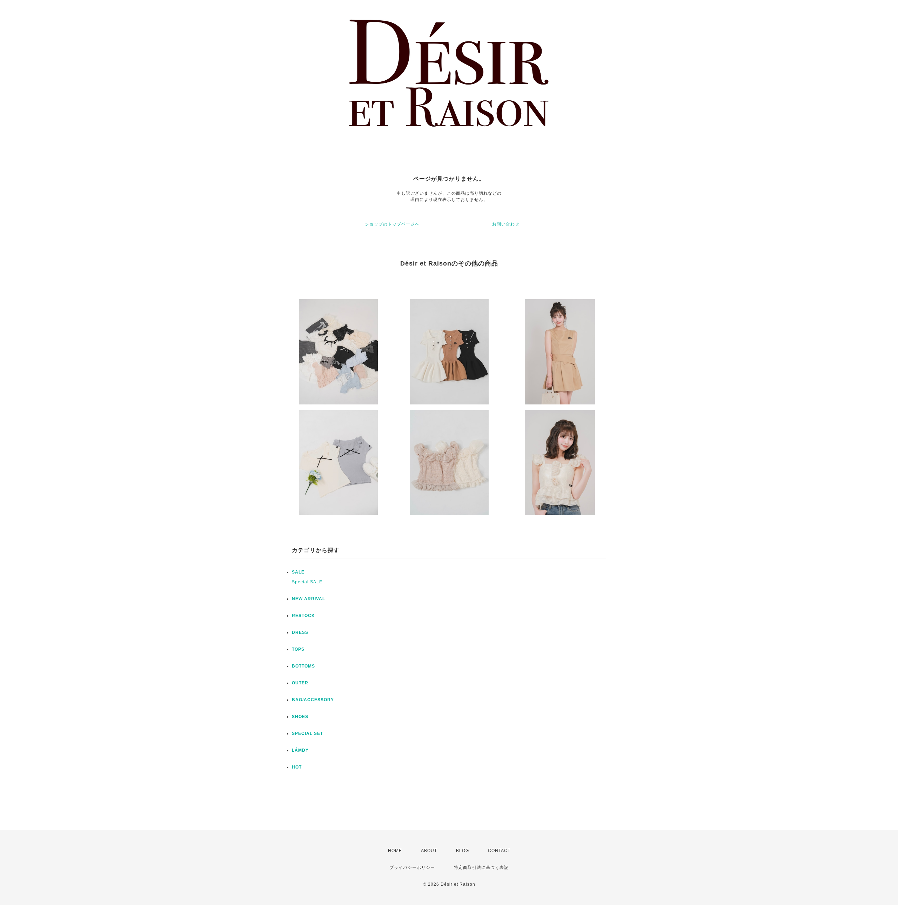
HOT (297, 767)
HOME (395, 850)
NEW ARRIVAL (308, 598)
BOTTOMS (303, 666)
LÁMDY (300, 750)
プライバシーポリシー (412, 867)
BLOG (462, 850)
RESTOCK (303, 615)
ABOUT (429, 850)
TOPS (298, 649)
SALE (298, 572)
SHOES (300, 716)
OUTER (300, 683)
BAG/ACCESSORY (313, 699)
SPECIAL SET (307, 733)
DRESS (300, 632)
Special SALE (307, 581)
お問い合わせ (506, 224)
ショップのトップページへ (392, 224)
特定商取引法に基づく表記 (481, 867)
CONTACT (499, 850)
